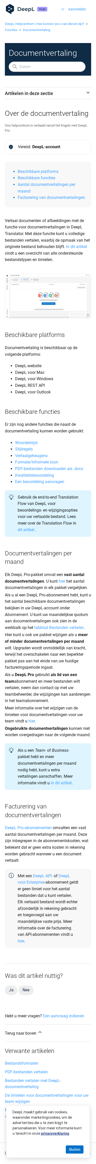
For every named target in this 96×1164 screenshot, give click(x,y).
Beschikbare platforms (38, 171)
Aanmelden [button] (77, 9)
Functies (11, 30)
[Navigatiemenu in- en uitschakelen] (63, 9)
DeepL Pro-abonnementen (28, 827)
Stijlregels (24, 449)
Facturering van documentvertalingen (51, 197)
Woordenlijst (26, 442)
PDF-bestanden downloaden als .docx (49, 468)
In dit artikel (76, 246)
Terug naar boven (21, 1033)
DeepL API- (43, 875)
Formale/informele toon (36, 462)
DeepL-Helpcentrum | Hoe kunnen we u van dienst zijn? (44, 24)
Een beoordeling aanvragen (39, 481)
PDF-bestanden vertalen (26, 1072)
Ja (11, 990)
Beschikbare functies (36, 177)
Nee (26, 990)
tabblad (59, 627)
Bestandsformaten (21, 1063)
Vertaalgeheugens (31, 455)
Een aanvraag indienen (63, 1016)
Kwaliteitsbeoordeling (34, 475)
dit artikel (26, 529)
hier (62, 581)
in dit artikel (61, 782)
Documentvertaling (36, 30)
